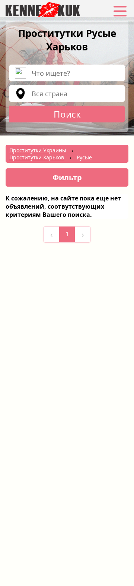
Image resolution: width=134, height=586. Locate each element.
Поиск (67, 114)
